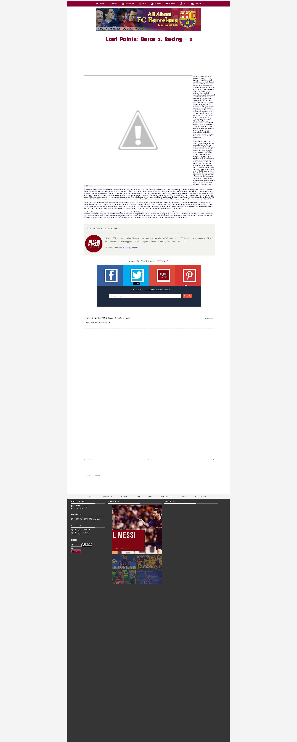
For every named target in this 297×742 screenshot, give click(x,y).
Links (150, 496)
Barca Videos (76, 505)
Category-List (107, 496)
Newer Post (88, 460)
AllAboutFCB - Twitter (79, 532)
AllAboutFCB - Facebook (80, 534)
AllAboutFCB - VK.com (79, 531)
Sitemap (184, 496)
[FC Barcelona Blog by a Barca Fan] (148, 30)
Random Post (200, 496)
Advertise (124, 496)
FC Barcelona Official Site (81, 518)
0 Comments (208, 318)
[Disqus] (149, 362)
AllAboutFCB (100, 318)
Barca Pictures (77, 508)
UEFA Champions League (79, 507)
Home (149, 460)
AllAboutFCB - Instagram (80, 529)
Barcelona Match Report (100, 322)
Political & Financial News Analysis (85, 519)
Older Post (210, 460)
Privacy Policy (166, 496)
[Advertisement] (150, 59)
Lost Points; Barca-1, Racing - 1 (149, 39)
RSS (138, 496)
